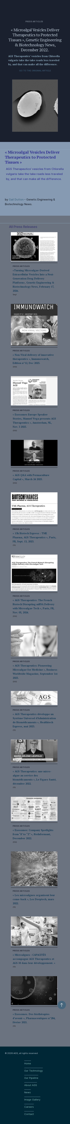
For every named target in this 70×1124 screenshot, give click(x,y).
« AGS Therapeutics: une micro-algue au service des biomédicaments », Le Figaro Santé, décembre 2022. (34, 777)
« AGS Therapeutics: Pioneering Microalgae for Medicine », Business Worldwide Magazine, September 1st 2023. (35, 671)
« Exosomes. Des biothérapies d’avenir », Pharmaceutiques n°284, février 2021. (34, 1018)
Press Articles (34, 21)
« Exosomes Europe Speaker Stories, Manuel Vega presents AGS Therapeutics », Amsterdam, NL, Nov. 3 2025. (34, 420)
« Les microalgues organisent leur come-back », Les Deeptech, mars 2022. (34, 899)
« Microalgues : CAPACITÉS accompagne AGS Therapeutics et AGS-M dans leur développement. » (34, 959)
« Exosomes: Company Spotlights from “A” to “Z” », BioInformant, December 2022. (33, 834)
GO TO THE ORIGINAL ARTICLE (35, 70)
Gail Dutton (16, 199)
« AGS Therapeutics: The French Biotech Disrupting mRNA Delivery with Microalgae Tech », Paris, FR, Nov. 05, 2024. (33, 606)
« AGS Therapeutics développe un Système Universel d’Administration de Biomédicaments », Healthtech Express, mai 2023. (34, 720)
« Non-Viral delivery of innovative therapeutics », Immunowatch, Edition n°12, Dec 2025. (33, 359)
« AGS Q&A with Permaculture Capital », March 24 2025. (31, 477)
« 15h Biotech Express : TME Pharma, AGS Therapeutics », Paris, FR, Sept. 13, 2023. (34, 537)
